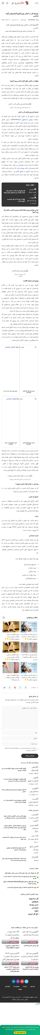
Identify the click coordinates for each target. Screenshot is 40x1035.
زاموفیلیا (35, 901)
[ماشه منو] (35, 3)
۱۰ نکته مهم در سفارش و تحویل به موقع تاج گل (12, 947)
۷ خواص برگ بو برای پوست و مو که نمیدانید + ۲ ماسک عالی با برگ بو (20, 877)
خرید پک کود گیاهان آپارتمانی (29, 392)
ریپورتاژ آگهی (23, 20)
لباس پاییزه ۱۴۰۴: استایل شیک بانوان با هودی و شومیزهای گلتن (11, 969)
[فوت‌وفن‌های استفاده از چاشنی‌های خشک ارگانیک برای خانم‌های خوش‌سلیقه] (20, 192)
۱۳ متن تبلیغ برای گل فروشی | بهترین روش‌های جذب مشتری (16, 849)
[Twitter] (20, 688)
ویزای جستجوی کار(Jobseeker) (22, 120)
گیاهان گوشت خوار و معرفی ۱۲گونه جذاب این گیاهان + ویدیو (14, 770)
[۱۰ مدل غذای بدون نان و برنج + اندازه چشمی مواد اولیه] (33, 839)
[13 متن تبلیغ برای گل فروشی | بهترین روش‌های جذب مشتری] (33, 849)
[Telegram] (4, 688)
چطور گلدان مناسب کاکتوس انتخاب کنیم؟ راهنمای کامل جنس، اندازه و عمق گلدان (15, 817)
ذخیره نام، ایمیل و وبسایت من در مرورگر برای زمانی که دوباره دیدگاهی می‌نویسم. (20, 749)
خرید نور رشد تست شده (10, 391)
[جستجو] (3, 3)
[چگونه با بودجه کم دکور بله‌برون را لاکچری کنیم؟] (20, 200)
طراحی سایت (24, 1000)
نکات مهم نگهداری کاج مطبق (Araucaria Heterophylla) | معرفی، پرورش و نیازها (19, 883)
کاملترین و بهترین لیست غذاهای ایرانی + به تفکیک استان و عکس (15, 801)
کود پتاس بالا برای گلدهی (31, 946)
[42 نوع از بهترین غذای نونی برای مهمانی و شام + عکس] (33, 791)
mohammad (31, 20)
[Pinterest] (15, 688)
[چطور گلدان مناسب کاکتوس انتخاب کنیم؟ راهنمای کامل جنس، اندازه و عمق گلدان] (33, 817)
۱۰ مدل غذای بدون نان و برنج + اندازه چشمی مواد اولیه (14, 838)
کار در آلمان (25, 116)
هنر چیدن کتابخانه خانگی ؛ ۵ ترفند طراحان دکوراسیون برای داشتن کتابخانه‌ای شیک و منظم (15, 828)
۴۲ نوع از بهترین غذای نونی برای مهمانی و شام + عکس (14, 791)
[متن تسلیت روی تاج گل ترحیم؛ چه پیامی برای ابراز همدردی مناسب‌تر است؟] (33, 860)
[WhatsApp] (9, 688)
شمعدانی (35, 908)
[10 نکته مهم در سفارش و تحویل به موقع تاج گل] (10, 937)
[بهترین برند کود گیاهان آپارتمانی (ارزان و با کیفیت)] (30, 958)
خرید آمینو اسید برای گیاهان (11, 443)
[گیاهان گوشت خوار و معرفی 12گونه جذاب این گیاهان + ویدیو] (33, 770)
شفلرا (36, 911)
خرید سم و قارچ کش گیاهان (29, 443)
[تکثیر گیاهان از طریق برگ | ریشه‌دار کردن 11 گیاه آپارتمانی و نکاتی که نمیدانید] (33, 780)
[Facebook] (25, 688)
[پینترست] (22, 981)
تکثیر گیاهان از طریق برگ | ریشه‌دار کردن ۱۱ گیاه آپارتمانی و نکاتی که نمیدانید (15, 780)
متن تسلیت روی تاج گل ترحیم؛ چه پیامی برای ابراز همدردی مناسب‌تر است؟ (14, 859)
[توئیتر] (26, 981)
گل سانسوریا (33, 898)
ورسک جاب (20, 168)
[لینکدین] (14, 981)
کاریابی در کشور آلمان (23, 171)
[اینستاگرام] (18, 981)
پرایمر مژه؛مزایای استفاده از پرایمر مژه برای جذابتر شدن (21, 887)
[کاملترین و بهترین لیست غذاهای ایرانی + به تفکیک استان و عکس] (33, 802)
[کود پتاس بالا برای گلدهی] (30, 937)
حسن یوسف (33, 905)
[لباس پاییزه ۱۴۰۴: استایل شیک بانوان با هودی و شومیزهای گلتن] (10, 958)
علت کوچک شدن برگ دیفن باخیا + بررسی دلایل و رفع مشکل (20, 873)
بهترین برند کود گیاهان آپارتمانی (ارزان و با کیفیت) (30, 968)
